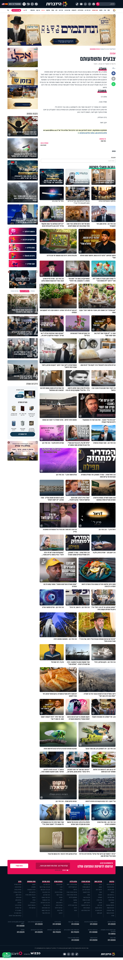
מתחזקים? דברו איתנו (15, 4)
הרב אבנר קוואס (46, 910)
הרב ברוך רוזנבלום (45, 902)
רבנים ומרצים (46, 881)
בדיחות (75, 889)
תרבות (100, 902)
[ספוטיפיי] (24, 4)
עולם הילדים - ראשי (72, 884)
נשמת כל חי (18, 910)
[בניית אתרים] (35, 954)
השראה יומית (86, 908)
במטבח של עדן (86, 889)
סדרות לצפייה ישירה (72, 895)
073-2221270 (20, 932)
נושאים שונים (58, 881)
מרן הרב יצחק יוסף (45, 889)
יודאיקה (60, 913)
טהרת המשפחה (31, 889)
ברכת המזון (18, 895)
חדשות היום (99, 889)
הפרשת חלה (32, 908)
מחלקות (48, 10)
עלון (56, 10)
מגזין (105, 10)
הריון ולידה (32, 902)
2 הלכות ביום (111, 895)
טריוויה (75, 902)
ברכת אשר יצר (17, 913)
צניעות (33, 897)
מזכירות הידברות (112, 922)
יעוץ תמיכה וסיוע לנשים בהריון (71, 930)
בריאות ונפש (59, 902)
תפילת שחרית (17, 884)
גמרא (61, 889)
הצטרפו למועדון (15, 10)
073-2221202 (75, 940)
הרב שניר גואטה (46, 897)
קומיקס (75, 900)
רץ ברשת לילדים (73, 887)
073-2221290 (39, 932)
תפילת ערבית (17, 889)
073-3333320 (20, 926)
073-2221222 (112, 924)
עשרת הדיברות (58, 892)
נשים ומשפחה (31, 881)
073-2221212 (93, 924)
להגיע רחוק (87, 902)
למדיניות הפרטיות (58, 870)
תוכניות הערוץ (86, 881)
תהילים (19, 902)
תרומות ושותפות (110, 905)
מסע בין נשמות (86, 900)
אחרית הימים (59, 905)
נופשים (112, 902)
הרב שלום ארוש (46, 908)
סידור (19, 881)
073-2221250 (93, 940)
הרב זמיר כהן (87, 10)
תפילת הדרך (18, 905)
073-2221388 (75, 924)
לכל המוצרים (23, 434)
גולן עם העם (86, 897)
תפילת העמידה (17, 892)
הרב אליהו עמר (46, 913)
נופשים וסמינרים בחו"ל (73, 938)
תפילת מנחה (18, 887)
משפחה (100, 897)
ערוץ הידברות (110, 887)
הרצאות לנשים (31, 905)
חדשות (100, 10)
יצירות (75, 908)
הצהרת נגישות (110, 913)
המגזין (100, 887)
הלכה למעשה (86, 892)
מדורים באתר (98, 881)
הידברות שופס (110, 908)
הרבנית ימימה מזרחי (30, 895)
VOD (109, 10)
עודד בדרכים (87, 884)
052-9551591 (75, 932)
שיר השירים (18, 908)
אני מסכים (61, 870)
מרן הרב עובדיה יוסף (45, 887)
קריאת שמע (18, 900)
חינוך (61, 900)
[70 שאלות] (28, 4)
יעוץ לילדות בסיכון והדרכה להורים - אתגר (16, 922)
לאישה (33, 884)
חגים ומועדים (98, 910)
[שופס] (32, 4)
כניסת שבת (111, 900)
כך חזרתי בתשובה (85, 905)
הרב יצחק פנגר (46, 892)
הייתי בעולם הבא (85, 910)
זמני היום (61, 10)
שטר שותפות (95, 10)
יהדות (100, 884)
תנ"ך (61, 887)
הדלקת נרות (32, 892)
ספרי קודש (59, 910)
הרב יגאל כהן (46, 895)
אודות (112, 915)
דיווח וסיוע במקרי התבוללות (54, 930)
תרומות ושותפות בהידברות (90, 922)
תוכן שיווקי (99, 913)
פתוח (88, 895)
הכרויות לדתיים (58, 908)
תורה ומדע (99, 900)
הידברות (111, 881)
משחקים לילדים (73, 897)
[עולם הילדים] (36, 4)
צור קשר (38, 10)
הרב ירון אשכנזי (46, 900)
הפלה (34, 900)
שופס (53, 10)
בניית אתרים (27, 954)
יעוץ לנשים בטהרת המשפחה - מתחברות (108, 930)
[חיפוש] (98, 4)
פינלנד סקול (59, 895)
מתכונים (33, 887)
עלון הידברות (111, 889)
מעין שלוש (18, 897)
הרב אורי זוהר (46, 905)
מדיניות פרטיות (110, 884)
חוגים (75, 910)
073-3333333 (112, 940)
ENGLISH (32, 10)
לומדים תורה (59, 884)
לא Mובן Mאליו (86, 887)
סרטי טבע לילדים (72, 905)
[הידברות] (56, 4)
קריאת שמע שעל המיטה (15, 915)
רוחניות (100, 895)
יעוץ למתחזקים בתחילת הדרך (35, 922)
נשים (100, 892)
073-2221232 (39, 924)
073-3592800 (57, 924)
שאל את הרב (67, 10)
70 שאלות (74, 10)
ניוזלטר (112, 892)
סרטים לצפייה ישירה (72, 892)
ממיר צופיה (113, 938)
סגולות (60, 897)
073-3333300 (93, 932)
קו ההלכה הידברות (92, 930)
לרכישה (19, 396)
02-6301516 (112, 934)
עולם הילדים (80, 10)
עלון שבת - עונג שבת (73, 922)
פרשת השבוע (98, 908)
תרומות (43, 10)
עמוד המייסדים (110, 910)
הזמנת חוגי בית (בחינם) (37, 930)
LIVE (26, 10)
